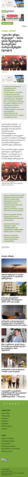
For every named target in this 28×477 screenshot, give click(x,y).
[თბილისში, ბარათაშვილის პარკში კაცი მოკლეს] (14, 360)
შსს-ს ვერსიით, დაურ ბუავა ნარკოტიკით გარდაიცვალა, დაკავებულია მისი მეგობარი (13, 347)
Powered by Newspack (6, 471)
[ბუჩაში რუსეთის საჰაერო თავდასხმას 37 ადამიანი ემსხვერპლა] (14, 265)
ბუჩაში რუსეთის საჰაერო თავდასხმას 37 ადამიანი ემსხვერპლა (12, 276)
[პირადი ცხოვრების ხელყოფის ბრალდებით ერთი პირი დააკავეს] (14, 289)
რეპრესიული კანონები (8, 446)
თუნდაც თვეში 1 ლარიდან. (13, 231)
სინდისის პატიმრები (7, 438)
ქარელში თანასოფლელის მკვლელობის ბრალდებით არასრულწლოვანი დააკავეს (14, 323)
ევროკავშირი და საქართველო (10, 448)
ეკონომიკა (4, 418)
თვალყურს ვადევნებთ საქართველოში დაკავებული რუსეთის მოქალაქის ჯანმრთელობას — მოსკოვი (14, 394)
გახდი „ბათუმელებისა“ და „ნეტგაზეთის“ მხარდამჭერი (14, 227)
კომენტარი (4, 421)
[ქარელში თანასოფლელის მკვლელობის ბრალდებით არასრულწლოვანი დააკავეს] (14, 312)
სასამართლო (5, 247)
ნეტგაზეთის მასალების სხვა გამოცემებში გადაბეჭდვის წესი (12, 473)
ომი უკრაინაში (5, 443)
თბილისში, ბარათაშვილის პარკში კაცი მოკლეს (13, 370)
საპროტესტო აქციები (7, 441)
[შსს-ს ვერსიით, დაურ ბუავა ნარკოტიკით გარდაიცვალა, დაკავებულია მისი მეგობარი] (14, 335)
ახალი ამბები (8, 30)
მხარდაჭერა (7, 23)
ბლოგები (4, 428)
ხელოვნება (4, 423)
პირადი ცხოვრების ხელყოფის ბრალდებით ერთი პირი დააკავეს (11, 300)
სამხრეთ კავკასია (6, 426)
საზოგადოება (5, 416)
